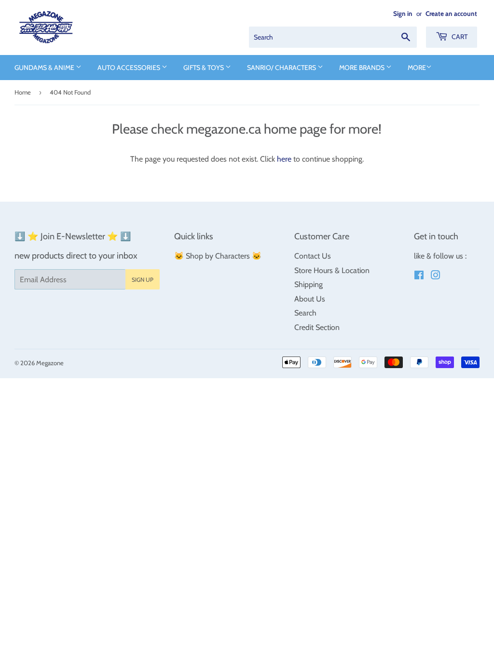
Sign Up (142, 279)
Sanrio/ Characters (282, 67)
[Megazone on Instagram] (435, 276)
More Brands (362, 67)
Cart (458, 36)
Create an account (451, 13)
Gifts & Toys (204, 67)
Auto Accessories (129, 67)
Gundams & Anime (45, 67)
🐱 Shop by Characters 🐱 (217, 256)
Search (305, 312)
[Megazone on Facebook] (419, 276)
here (284, 159)
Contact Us (312, 256)
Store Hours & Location (332, 270)
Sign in (402, 13)
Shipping (308, 284)
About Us (309, 298)
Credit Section (317, 327)
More (417, 67)
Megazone (50, 363)
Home (22, 92)
